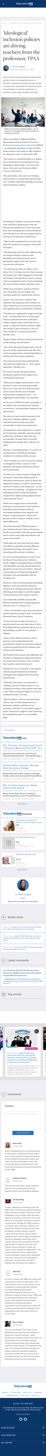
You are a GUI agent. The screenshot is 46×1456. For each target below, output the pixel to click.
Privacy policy (16, 1392)
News (4, 23)
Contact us (35, 1395)
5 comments (9, 730)
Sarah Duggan (19, 66)
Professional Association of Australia (19, 145)
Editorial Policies (13, 1395)
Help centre (25, 1395)
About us (5, 1392)
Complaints (38, 1392)
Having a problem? (23, 1414)
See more (22, 804)
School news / (22, 938)
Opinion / (22, 928)
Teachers (34, 142)
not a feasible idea (22, 605)
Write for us (27, 1392)
